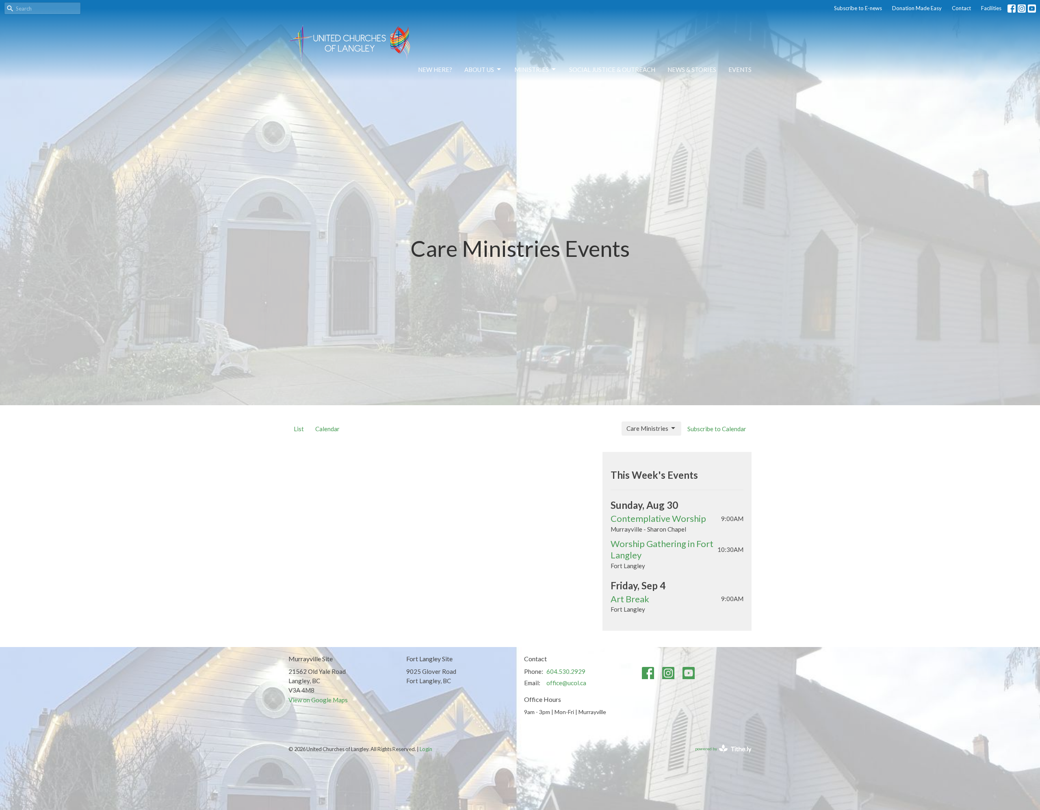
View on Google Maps (318, 700)
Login (426, 749)
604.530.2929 (565, 671)
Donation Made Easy (917, 8)
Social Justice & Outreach (612, 69)
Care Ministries (647, 428)
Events (740, 69)
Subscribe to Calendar (716, 428)
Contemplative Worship (658, 518)
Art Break (630, 598)
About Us (479, 69)
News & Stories (691, 69)
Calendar (327, 428)
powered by (719, 755)
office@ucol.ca (566, 682)
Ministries (531, 69)
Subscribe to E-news (858, 8)
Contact (961, 8)
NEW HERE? (435, 69)
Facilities (991, 8)
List (299, 428)
